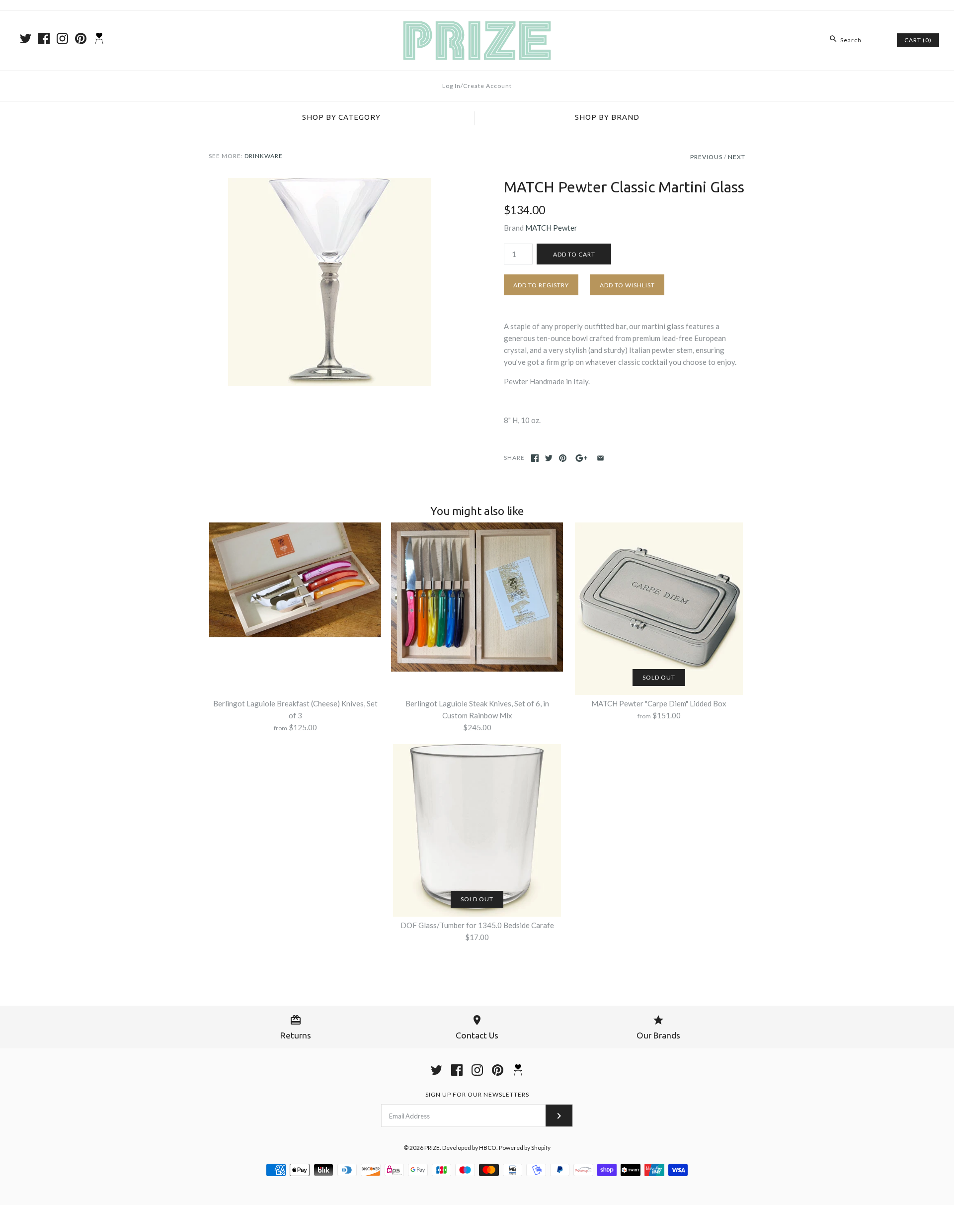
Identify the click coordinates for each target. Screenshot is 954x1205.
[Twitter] (25, 38)
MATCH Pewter (551, 227)
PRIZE (432, 1147)
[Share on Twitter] (549, 458)
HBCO (487, 1147)
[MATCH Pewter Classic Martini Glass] (329, 183)
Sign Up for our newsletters (477, 1094)
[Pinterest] (80, 38)
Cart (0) (918, 40)
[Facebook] (44, 38)
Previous (706, 157)
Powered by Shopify (525, 1147)
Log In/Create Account (477, 85)
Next (736, 157)
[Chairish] (99, 38)
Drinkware (263, 156)
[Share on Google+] (581, 458)
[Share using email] (600, 458)
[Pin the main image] (562, 458)
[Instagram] (62, 38)
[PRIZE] (477, 26)
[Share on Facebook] (535, 458)
